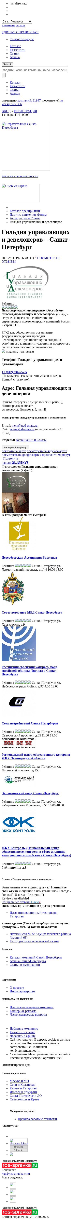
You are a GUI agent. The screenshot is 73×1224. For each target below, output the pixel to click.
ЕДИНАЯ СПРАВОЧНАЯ (20, 32)
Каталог (15, 46)
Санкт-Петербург (22, 39)
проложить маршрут (56, 454)
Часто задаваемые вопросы (28, 1014)
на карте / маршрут (15, 447)
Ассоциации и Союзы (25, 218)
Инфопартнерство (22, 991)
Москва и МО (19, 1081)
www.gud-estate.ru (22, 429)
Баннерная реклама (23, 1011)
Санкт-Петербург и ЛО (26, 1095)
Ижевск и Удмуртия (23, 1092)
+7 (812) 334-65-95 (14, 372)
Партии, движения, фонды (28, 214)
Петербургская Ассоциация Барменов (29, 557)
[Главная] (11, 207)
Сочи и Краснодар (22, 1084)
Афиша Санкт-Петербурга (28, 961)
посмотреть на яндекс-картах (47, 451)
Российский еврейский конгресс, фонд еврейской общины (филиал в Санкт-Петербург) (29, 670)
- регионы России (20, 176)
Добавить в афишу (22, 1036)
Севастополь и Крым (24, 1099)
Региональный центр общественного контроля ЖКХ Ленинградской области (36, 756)
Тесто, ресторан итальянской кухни (34, 941)
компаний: (29, 100)
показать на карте (14, 451)
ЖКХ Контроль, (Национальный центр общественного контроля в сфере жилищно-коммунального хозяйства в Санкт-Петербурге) (36, 851)
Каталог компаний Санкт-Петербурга (36, 957)
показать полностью (20, 351)
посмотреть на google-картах (21, 454)
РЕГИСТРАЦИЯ (25, 111)
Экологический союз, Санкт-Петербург (30, 793)
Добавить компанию (24, 1028)
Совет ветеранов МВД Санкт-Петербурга (32, 612)
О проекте (17, 987)
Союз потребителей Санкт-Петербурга (30, 723)
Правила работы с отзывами (37, 1119)
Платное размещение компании (32, 1007)
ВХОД (6, 111)
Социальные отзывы (21, 902)
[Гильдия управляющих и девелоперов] (16, 491)
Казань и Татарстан (23, 1088)
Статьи (14, 53)
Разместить (17, 49)
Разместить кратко (22, 1032)
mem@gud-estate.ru (25, 425)
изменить (13, 25)
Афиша (15, 57)
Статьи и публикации (25, 964)
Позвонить (10, 458)
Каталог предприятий (25, 211)
